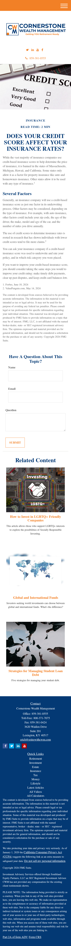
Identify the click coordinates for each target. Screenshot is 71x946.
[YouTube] (37, 50)
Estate (35, 767)
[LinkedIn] (32, 50)
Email (11, 389)
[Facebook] (42, 50)
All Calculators (35, 795)
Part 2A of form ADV (15, 937)
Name (11, 367)
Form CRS (35, 937)
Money (35, 779)
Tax (35, 775)
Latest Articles (35, 787)
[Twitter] (27, 50)
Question (10, 410)
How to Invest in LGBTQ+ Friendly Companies (35, 518)
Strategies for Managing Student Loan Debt (36, 672)
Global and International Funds (35, 597)
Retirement (35, 758)
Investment (35, 763)
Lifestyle (35, 783)
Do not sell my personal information (44, 861)
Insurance (35, 771)
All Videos (35, 791)
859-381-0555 (37, 58)
